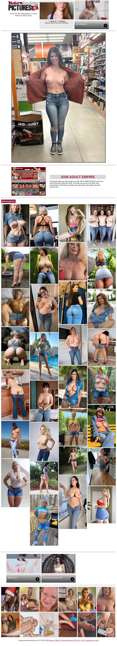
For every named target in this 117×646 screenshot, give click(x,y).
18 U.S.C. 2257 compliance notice (86, 640)
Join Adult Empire (78, 177)
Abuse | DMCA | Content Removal (61, 640)
